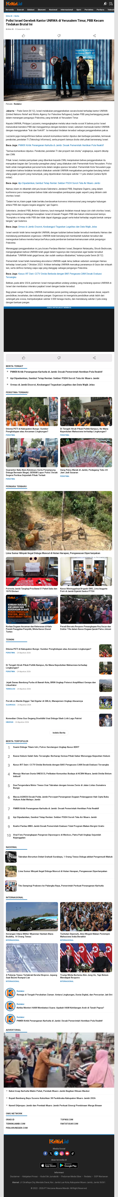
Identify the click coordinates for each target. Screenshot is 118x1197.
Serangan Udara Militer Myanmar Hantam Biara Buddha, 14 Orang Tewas (29, 935)
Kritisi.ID (9, 16)
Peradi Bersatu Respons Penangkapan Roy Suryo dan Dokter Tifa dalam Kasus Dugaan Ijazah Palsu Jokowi (85, 627)
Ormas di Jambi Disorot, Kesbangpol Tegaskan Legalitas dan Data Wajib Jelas (57, 226)
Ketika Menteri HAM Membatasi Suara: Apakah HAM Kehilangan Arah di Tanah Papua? (60, 1007)
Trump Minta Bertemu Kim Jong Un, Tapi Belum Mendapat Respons (84, 976)
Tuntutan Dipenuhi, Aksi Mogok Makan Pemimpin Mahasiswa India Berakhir (85, 935)
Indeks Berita (59, 733)
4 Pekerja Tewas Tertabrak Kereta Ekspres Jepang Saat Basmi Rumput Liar (31, 976)
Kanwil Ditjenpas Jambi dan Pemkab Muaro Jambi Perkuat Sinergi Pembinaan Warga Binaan (55, 1105)
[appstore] (48, 1165)
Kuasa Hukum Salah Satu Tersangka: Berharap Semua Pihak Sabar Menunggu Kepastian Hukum (61, 756)
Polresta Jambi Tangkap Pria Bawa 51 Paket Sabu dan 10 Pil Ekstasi (31, 590)
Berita (17, 16)
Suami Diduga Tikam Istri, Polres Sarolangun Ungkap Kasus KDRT (46, 747)
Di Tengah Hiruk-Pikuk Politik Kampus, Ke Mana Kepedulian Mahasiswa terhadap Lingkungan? (84, 430)
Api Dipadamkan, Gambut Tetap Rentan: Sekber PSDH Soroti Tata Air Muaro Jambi (59, 183)
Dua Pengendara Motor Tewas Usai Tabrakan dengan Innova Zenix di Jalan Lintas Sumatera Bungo (59, 786)
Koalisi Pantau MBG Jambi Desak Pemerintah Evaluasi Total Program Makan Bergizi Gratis (58, 826)
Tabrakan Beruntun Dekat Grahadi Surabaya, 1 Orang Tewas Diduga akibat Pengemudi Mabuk (65, 856)
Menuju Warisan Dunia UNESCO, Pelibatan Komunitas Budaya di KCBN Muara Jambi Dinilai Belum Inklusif (62, 775)
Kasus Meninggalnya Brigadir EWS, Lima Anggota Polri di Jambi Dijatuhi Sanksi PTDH (83, 590)
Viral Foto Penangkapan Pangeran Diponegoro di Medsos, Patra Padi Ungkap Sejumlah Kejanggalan (57, 836)
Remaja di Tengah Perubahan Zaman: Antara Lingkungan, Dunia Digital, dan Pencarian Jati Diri (64, 994)
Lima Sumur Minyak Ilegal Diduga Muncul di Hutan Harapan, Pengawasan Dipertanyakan (53, 553)
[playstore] (68, 1165)
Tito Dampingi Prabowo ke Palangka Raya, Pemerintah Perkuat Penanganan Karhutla (61, 885)
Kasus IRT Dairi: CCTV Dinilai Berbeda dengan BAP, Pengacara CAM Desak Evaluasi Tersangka (61, 764)
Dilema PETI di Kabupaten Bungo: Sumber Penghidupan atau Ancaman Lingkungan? (27, 430)
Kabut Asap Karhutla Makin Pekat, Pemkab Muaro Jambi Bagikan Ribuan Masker (49, 1091)
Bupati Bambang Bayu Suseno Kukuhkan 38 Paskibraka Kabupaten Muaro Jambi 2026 (52, 1098)
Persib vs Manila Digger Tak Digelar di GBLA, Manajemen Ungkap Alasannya (44, 701)
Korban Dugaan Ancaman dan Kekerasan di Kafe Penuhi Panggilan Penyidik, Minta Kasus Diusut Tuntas (29, 629)
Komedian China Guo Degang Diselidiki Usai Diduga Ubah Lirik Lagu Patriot (44, 718)
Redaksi (18, 104)
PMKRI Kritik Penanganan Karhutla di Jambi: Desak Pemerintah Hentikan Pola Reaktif (61, 145)
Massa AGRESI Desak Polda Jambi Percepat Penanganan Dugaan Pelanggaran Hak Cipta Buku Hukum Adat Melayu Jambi (61, 798)
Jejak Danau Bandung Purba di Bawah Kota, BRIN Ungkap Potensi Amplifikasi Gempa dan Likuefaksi (51, 683)
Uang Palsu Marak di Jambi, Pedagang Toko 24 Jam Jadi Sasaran (84, 471)
